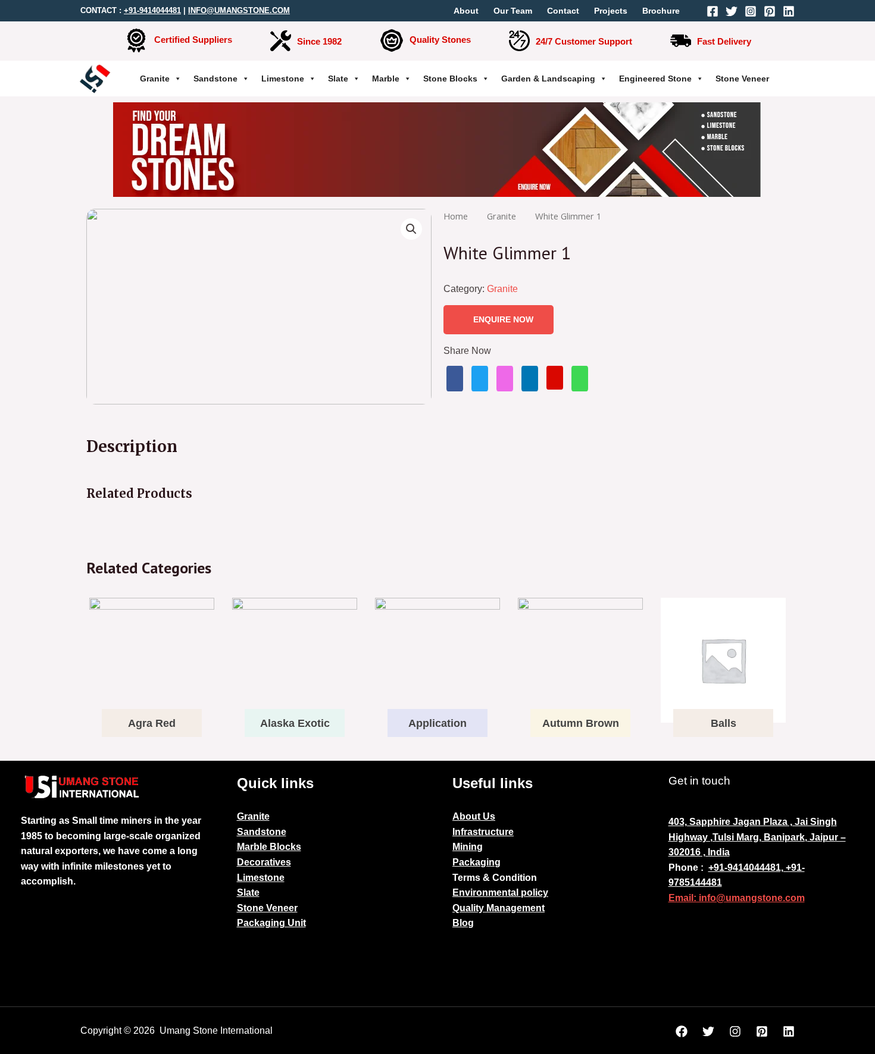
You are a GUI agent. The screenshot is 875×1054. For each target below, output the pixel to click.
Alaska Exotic (295, 723)
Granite (155, 78)
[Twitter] (732, 11)
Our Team (512, 10)
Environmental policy (500, 892)
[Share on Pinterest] (555, 377)
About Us (473, 816)
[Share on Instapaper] (505, 378)
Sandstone (215, 78)
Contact (563, 10)
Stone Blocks (450, 78)
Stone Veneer (742, 78)
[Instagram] (751, 11)
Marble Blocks (269, 847)
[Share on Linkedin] (530, 378)
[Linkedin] (789, 11)
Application (437, 723)
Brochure (661, 10)
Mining (467, 847)
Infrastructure (483, 832)
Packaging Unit (271, 923)
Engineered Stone (655, 78)
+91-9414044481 (152, 10)
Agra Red (152, 723)
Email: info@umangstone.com (736, 898)
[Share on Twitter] (480, 378)
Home (455, 216)
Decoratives (264, 862)
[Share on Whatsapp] (580, 378)
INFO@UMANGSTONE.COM (239, 10)
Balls (723, 723)
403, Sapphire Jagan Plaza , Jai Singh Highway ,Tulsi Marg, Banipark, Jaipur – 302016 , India (757, 837)
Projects (610, 10)
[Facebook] (712, 11)
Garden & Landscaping (548, 78)
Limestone (282, 78)
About (466, 10)
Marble (385, 78)
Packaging (476, 862)
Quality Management (498, 908)
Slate (338, 78)
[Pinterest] (770, 11)
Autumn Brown (580, 723)
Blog (463, 923)
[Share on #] (455, 378)
